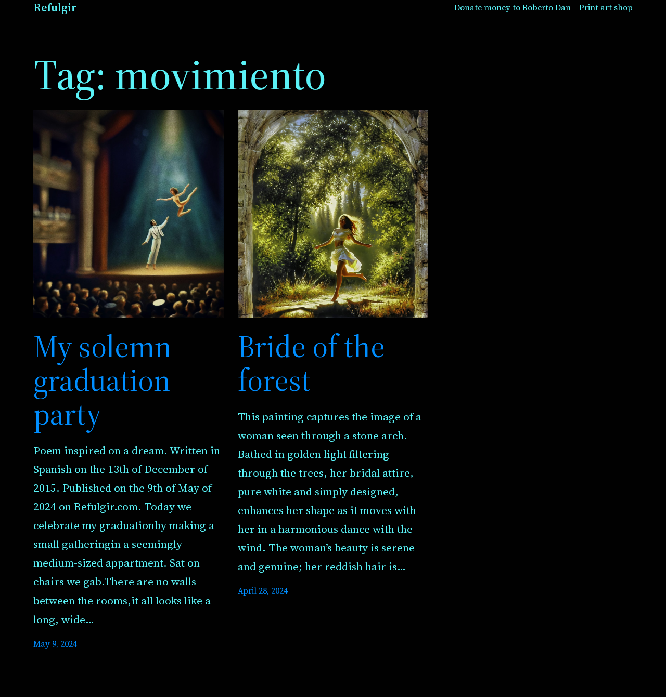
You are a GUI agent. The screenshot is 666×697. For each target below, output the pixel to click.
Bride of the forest (311, 363)
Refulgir (55, 7)
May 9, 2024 (55, 643)
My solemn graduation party (102, 380)
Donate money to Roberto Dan (512, 7)
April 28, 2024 (263, 590)
